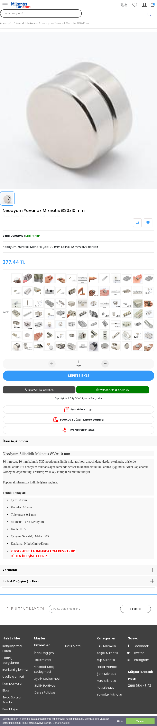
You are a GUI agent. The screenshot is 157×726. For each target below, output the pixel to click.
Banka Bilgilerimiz (15, 669)
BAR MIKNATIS (106, 646)
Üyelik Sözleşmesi (47, 678)
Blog (5, 690)
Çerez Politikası (45, 692)
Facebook (141, 646)
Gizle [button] (120, 721)
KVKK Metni (73, 646)
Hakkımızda (42, 660)
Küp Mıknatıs (106, 660)
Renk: (6, 312)
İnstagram (141, 660)
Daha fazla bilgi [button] (61, 723)
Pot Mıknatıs (105, 687)
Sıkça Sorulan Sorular (12, 699)
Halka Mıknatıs (107, 667)
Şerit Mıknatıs (106, 673)
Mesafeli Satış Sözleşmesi (44, 669)
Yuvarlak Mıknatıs (27, 23)
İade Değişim (44, 653)
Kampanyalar (12, 683)
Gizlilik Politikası (45, 685)
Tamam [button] (140, 721)
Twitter (138, 653)
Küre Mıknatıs (106, 680)
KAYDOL (135, 609)
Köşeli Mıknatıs (107, 653)
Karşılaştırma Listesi (12, 648)
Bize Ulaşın (10, 709)
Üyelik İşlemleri (13, 676)
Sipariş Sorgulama (10, 660)
